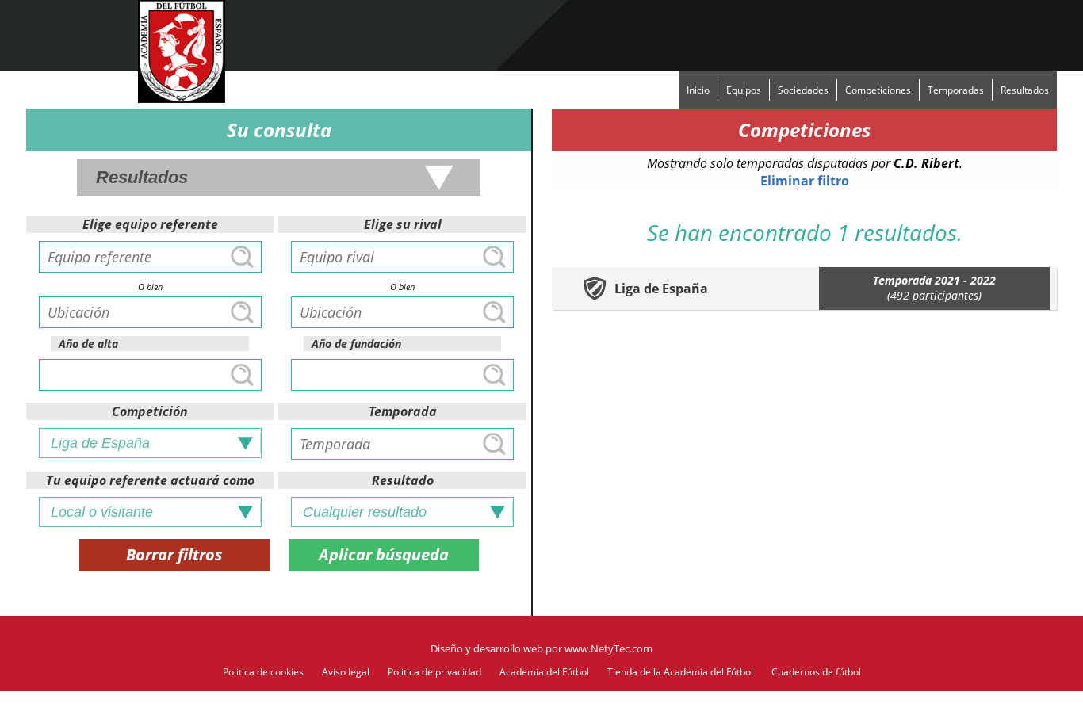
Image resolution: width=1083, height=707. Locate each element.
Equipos (743, 90)
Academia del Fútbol (544, 671)
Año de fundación (356, 343)
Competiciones (878, 90)
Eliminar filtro (804, 180)
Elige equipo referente (150, 224)
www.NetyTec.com (608, 648)
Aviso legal (345, 671)
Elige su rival (403, 224)
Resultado (403, 480)
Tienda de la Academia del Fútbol (680, 671)
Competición (150, 411)
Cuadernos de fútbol (816, 671)
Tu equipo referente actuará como (150, 480)
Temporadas (956, 90)
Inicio (698, 90)
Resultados (1025, 90)
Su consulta (279, 130)
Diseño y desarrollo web (487, 648)
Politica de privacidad (434, 671)
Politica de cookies (263, 671)
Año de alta (88, 343)
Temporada (403, 411)
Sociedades (803, 90)
